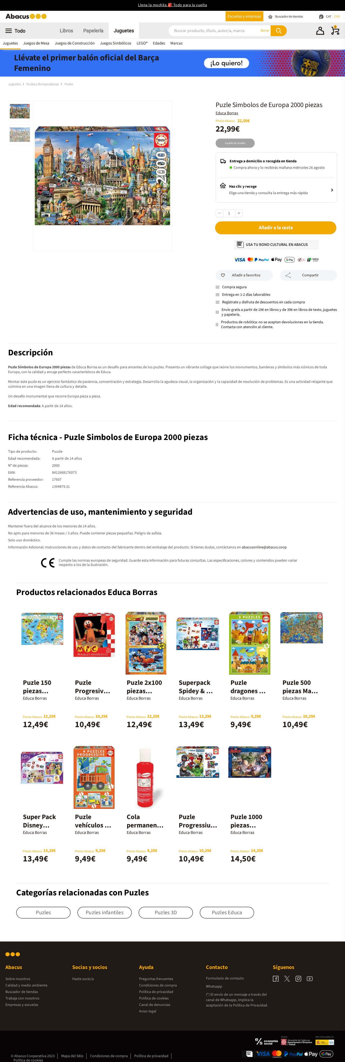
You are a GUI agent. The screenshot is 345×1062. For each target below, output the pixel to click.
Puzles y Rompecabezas (42, 84)
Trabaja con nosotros (22, 998)
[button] (320, 31)
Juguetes (124, 30)
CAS (337, 16)
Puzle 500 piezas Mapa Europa (300, 691)
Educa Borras (227, 113)
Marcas (176, 43)
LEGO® (142, 43)
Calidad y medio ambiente (26, 985)
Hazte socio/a (83, 979)
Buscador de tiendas (21, 992)
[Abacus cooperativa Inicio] (27, 18)
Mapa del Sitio (72, 1056)
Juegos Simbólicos (115, 43)
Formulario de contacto (225, 978)
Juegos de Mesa (36, 43)
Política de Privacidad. (250, 1005)
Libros (66, 30)
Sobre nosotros (17, 979)
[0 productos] (335, 34)
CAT (329, 16)
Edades (159, 43)
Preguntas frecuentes (156, 979)
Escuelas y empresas (244, 16)
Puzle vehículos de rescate (93, 825)
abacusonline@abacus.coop (264, 547)
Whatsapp (214, 986)
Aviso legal (147, 1011)
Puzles (68, 84)
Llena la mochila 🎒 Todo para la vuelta (172, 5)
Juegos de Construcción (75, 43)
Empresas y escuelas (21, 1005)
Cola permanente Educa (145, 825)
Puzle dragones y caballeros (246, 691)
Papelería (93, 30)
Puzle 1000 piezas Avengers (246, 825)
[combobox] (207, 30)
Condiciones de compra (158, 985)
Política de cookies (154, 998)
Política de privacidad (156, 992)
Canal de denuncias (154, 1005)
